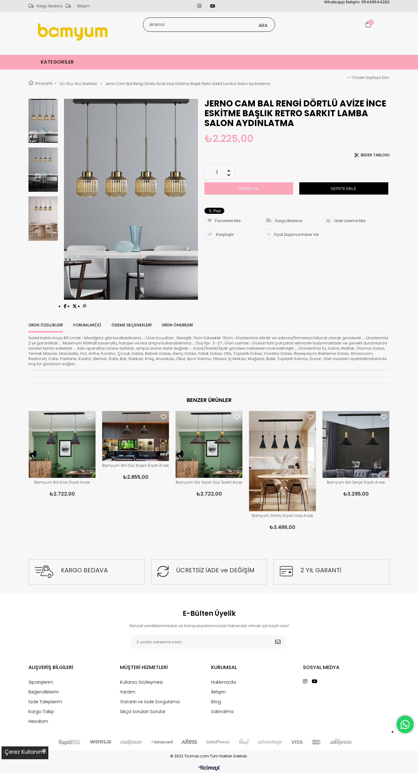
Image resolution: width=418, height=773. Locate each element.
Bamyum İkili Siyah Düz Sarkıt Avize (209, 482)
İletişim (83, 6)
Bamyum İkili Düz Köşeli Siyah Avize (135, 465)
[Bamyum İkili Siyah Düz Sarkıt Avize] (209, 444)
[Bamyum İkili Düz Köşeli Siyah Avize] (135, 436)
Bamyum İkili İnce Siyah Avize (62, 482)
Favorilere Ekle (90, 417)
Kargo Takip (41, 711)
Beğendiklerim (43, 692)
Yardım (127, 692)
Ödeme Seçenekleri (131, 325)
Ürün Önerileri (177, 325)
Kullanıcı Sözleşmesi (141, 682)
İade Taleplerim (45, 702)
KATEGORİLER (57, 61)
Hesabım (38, 721)
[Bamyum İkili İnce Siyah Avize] (62, 444)
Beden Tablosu (375, 155)
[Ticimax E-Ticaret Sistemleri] (209, 768)
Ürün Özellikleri (45, 325)
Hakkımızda (223, 682)
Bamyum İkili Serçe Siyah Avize (356, 482)
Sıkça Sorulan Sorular (143, 711)
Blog (216, 702)
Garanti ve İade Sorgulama (150, 702)
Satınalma (222, 711)
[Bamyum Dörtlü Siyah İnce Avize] (282, 461)
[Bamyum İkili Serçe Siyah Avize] (356, 444)
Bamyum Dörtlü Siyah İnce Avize (282, 515)
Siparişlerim (40, 682)
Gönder (278, 642)
